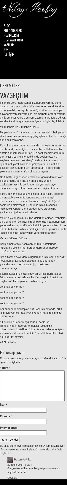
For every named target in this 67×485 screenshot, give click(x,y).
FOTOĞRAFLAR (13, 30)
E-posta (6, 416)
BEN (6, 49)
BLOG (7, 25)
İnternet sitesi (8, 427)
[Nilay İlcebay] (30, 10)
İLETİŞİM (9, 54)
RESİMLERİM (11, 35)
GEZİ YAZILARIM (13, 40)
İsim (3, 405)
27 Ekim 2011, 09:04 (19, 464)
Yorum (5, 367)
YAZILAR (9, 44)
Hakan (18, 459)
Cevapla (12, 477)
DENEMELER (10, 85)
